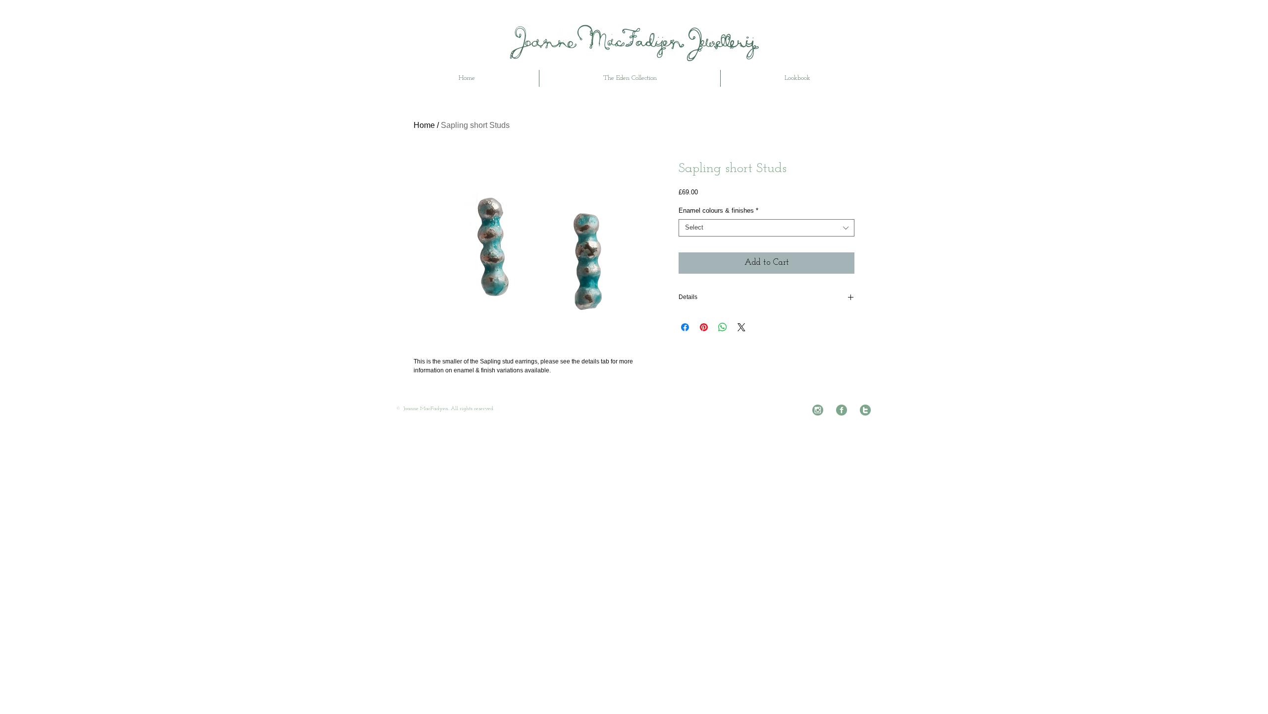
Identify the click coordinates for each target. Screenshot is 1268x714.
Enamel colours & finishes (718, 210)
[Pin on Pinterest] (704, 327)
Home (424, 125)
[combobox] (766, 228)
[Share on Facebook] (685, 327)
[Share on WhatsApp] (723, 327)
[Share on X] (741, 327)
